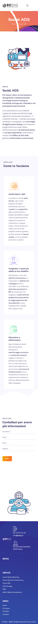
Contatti (6, 614)
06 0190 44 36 (19, 533)
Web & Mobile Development (12, 592)
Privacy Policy (31, 622)
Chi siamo (6, 608)
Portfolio (6, 611)
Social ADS (6, 583)
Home (13, 24)
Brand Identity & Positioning (13, 580)
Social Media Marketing (11, 577)
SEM (4, 589)
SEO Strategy (7, 586)
